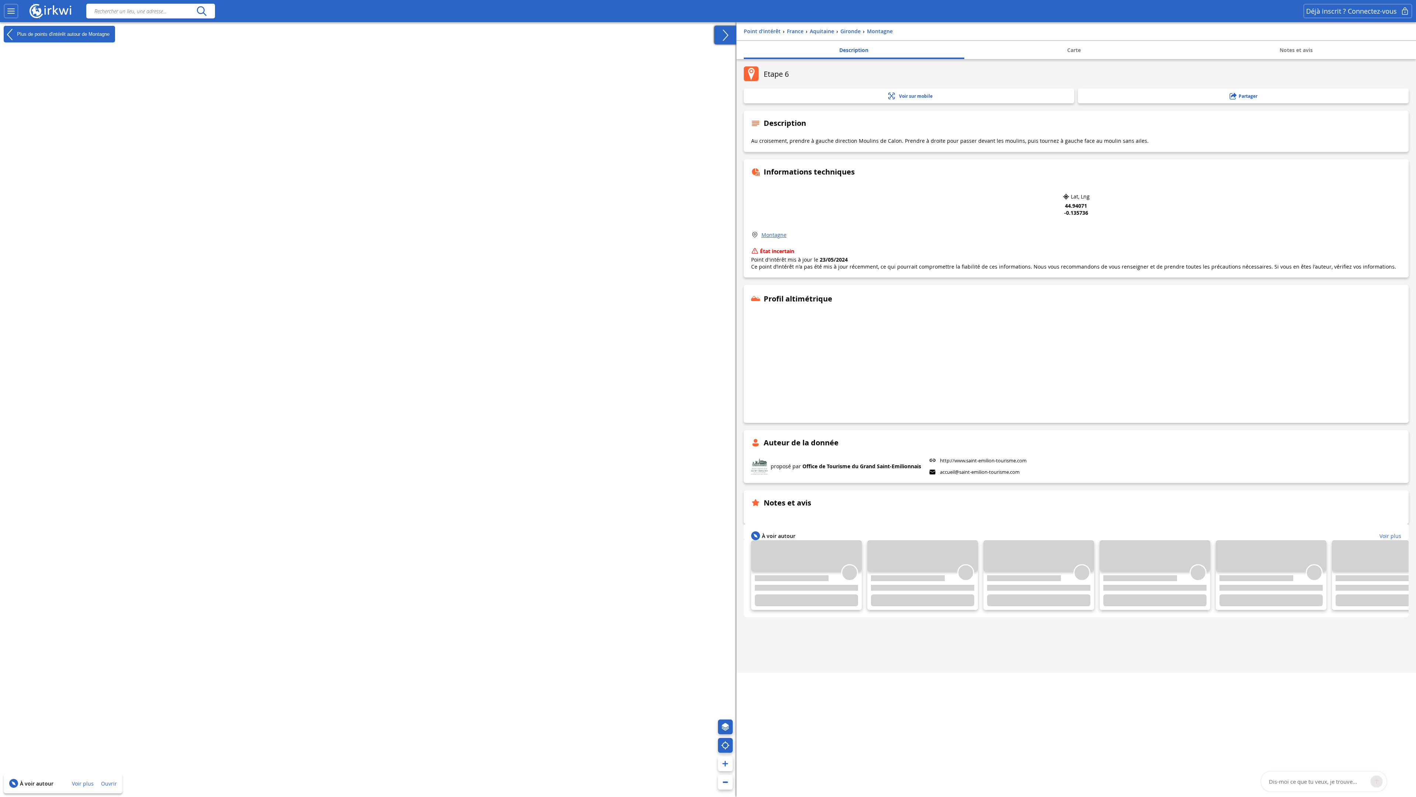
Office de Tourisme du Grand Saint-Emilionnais (861, 466)
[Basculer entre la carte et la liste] (725, 35)
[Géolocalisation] (725, 745)
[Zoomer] (725, 763)
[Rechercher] (201, 11)
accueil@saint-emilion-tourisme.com (980, 472)
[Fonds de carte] (725, 727)
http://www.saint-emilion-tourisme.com (983, 460)
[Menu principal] (11, 11)
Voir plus (83, 783)
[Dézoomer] (725, 782)
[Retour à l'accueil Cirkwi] (51, 11)
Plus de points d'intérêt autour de (62, 34)
